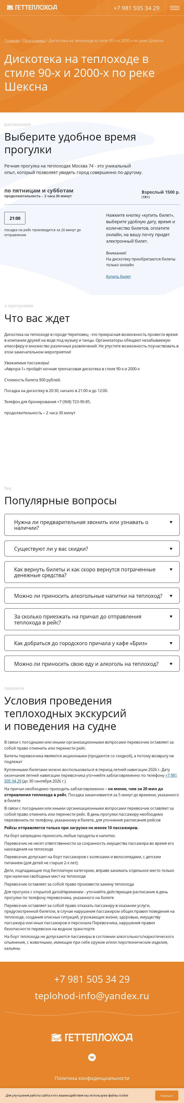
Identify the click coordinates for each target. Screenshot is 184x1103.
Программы (34, 40)
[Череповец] (31, 7)
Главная (11, 40)
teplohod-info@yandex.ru (92, 995)
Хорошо (167, 1095)
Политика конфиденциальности (92, 1078)
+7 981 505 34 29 (137, 8)
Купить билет (118, 276)
